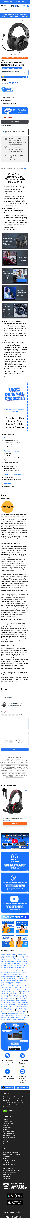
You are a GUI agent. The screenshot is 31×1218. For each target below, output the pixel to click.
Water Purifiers (13, 1006)
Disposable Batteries (22, 1015)
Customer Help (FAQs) (9, 1160)
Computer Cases (6, 997)
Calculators (11, 1015)
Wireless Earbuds (10, 961)
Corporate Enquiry (8, 1133)
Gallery (3, 168)
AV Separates (14, 974)
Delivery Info (6, 1162)
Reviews (22, 168)
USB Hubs (17, 993)
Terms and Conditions (9, 1172)
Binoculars (4, 1015)
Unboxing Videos (7, 1122)
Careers (4, 1139)
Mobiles (3, 954)
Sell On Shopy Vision (8, 1135)
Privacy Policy (6, 1174)
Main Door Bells (22, 1019)
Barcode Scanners (19, 1013)
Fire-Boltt (17, 594)
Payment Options (7, 1168)
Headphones (13, 20)
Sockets (24, 989)
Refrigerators (12, 1004)
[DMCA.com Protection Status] (14, 1110)
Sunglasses (4, 984)
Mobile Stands (18, 982)
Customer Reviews (8, 1124)
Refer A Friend (6, 1127)
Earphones (19, 961)
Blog (3, 1143)
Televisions (20, 956)
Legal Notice (6, 1176)
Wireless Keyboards (18, 986)
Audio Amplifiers (14, 971)
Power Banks (11, 980)
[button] (27, 5)
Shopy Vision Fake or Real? (11, 1152)
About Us (5, 1141)
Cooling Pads (14, 995)
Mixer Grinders (10, 1010)
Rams (11, 989)
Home (2, 20)
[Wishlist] (26, 790)
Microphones (5, 971)
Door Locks (10, 1013)
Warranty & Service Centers (11, 1154)
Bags (24, 997)
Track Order (6, 1156)
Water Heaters (23, 1006)
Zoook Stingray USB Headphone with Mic (13, 818)
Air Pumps (14, 1012)
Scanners (10, 993)
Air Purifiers (4, 1006)
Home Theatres (18, 960)
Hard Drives (17, 989)
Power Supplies (23, 995)
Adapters (10, 978)
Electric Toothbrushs (21, 1000)
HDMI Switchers (5, 1017)
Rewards (5, 1126)
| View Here (11, 68)
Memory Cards (24, 991)
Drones (20, 987)
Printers (4, 993)
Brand (16, 168)
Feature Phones (21, 954)
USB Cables (17, 978)
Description (10, 168)
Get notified (15, 122)
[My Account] (24, 6)
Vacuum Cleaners (22, 1004)
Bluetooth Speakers (7, 960)
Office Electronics (17, 997)
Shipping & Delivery (8, 1164)
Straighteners (10, 1000)
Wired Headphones (21, 20)
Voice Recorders (23, 973)
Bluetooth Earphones (14, 963)
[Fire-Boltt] (15, 507)
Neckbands (25, 963)
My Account (6, 1158)
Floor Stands (13, 973)
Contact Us (6, 1178)
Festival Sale (6, 1129)
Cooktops (3, 1008)
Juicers (3, 1010)
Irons (8, 1012)
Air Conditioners (23, 1002)
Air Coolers (4, 1004)
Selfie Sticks (9, 982)
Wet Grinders (20, 1010)
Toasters (3, 1013)
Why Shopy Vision (8, 1131)
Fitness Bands (23, 976)
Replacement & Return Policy (11, 1170)
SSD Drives (5, 989)
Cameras (26, 987)
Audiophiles (12, 967)
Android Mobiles (11, 954)
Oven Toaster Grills (20, 1008)
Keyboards (21, 984)
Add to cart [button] (15, 823)
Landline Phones (11, 956)
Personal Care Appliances (8, 999)
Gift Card (5, 1120)
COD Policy (6, 1166)
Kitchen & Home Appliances (9, 1002)
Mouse (27, 986)
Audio (6, 20)
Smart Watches (13, 976)
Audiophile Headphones (15, 969)
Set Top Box (14, 958)
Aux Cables (19, 980)
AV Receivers (5, 974)
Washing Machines (11, 1019)
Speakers (26, 958)
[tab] (3, 168)
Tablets (3, 956)
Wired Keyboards (6, 986)
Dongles (9, 991)
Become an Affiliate (8, 1137)
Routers (3, 991)
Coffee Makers (22, 1012)
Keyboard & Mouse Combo (9, 987)
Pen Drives (15, 991)
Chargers (3, 978)
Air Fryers (10, 1008)
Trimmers (20, 999)
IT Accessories (13, 984)
